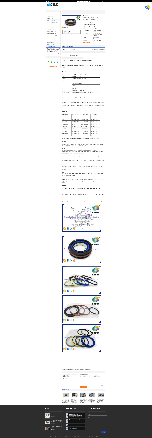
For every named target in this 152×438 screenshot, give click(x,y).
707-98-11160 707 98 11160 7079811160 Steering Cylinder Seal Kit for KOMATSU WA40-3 (65, 401)
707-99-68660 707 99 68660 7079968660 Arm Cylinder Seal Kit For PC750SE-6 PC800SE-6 (83, 401)
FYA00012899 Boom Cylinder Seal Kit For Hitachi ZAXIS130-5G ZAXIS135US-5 (91, 401)
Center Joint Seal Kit (50, 29)
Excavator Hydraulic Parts (51, 40)
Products (66, 4)
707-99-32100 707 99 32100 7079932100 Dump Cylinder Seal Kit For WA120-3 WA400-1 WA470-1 (74, 401)
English (104, 1)
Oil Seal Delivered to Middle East (56, 427)
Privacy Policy (52, 436)
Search (89, 1)
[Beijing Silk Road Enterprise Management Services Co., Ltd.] (52, 4)
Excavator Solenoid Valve (51, 35)
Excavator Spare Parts (50, 31)
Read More (53, 416)
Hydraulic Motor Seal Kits (51, 22)
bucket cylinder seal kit (86, 369)
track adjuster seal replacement (69, 369)
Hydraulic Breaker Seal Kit (51, 14)
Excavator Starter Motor (50, 44)
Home (61, 4)
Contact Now (87, 42)
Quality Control (87, 4)
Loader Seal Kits (49, 16)
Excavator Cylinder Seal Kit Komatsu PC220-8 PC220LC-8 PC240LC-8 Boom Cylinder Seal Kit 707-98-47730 (71, 35)
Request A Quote (97, 1)
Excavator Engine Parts (50, 33)
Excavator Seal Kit (56, 8)
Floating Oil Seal (49, 25)
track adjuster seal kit (78, 369)
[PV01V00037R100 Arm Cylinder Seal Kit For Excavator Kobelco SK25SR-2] (101, 395)
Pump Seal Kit (49, 18)
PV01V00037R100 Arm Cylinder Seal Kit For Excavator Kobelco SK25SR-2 (100, 401)
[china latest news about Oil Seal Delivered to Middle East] (47, 428)
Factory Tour (79, 4)
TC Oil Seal (49, 24)
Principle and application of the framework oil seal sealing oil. (57, 414)
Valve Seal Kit (49, 27)
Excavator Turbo (49, 38)
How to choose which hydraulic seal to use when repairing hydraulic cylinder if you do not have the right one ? (57, 421)
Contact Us (94, 4)
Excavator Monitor (50, 42)
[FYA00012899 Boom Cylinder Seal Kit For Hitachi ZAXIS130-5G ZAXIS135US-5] (92, 395)
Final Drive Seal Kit (50, 20)
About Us (73, 4)
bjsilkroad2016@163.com (52, 1)
